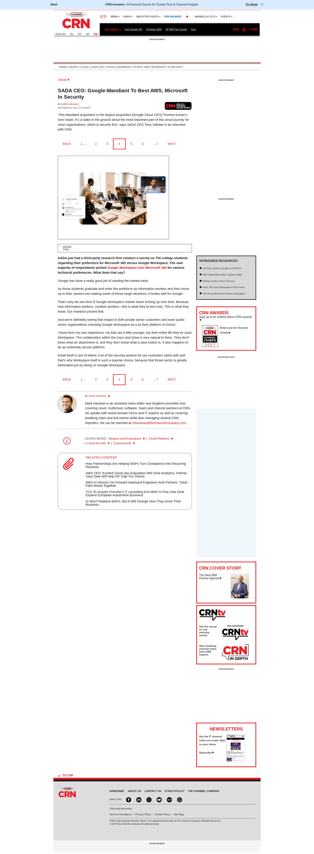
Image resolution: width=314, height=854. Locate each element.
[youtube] (159, 799)
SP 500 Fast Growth (176, 29)
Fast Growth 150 (133, 29)
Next (172, 143)
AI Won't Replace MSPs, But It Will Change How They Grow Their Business (133, 503)
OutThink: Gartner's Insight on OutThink (222, 268)
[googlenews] (169, 799)
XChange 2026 (154, 29)
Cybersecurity (122, 443)
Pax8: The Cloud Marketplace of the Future (224, 287)
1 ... (83, 143)
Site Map (179, 814)
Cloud (62, 80)
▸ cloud (82, 67)
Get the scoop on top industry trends (208, 631)
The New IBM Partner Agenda (209, 577)
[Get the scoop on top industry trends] (235, 633)
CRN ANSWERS (173, 16)
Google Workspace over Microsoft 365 (137, 268)
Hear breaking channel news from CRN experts (207, 650)
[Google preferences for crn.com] (178, 106)
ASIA (58, 34)
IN (64, 34)
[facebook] (128, 799)
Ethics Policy (174, 791)
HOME (63, 67)
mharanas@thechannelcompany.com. (159, 423)
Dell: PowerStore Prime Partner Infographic (224, 293)
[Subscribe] (235, 761)
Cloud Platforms (159, 438)
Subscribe (205, 752)
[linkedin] (138, 799)
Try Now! (251, 4)
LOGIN (253, 29)
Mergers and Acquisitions (125, 438)
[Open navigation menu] (103, 16)
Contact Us (153, 791)
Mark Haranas (70, 104)
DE (79, 34)
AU (71, 34)
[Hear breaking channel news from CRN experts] (235, 652)
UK (87, 34)
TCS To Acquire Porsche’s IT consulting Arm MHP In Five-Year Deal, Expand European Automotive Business (135, 493)
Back (67, 143)
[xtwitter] (149, 799)
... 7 (155, 143)
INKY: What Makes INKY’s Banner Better (222, 275)
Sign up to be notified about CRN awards (225, 317)
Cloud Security (97, 443)
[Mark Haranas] (67, 412)
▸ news (72, 67)
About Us (134, 791)
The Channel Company (204, 791)
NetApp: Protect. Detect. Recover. (219, 281)
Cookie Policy (162, 814)
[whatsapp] (179, 799)
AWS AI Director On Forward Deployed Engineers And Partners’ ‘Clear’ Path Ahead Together (137, 484)
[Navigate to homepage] (76, 29)
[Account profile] (244, 30)
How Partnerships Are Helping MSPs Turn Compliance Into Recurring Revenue (136, 465)
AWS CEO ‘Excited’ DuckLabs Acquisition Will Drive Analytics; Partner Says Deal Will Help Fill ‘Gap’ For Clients (136, 474)
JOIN (235, 29)
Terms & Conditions (120, 814)
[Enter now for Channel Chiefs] (211, 346)
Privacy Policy (143, 814)
